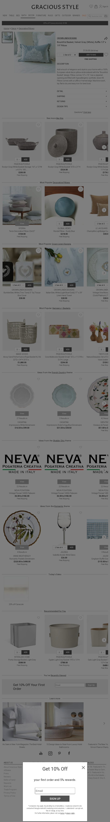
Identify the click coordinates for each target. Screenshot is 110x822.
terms (62, 813)
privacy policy (70, 813)
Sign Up (55, 798)
